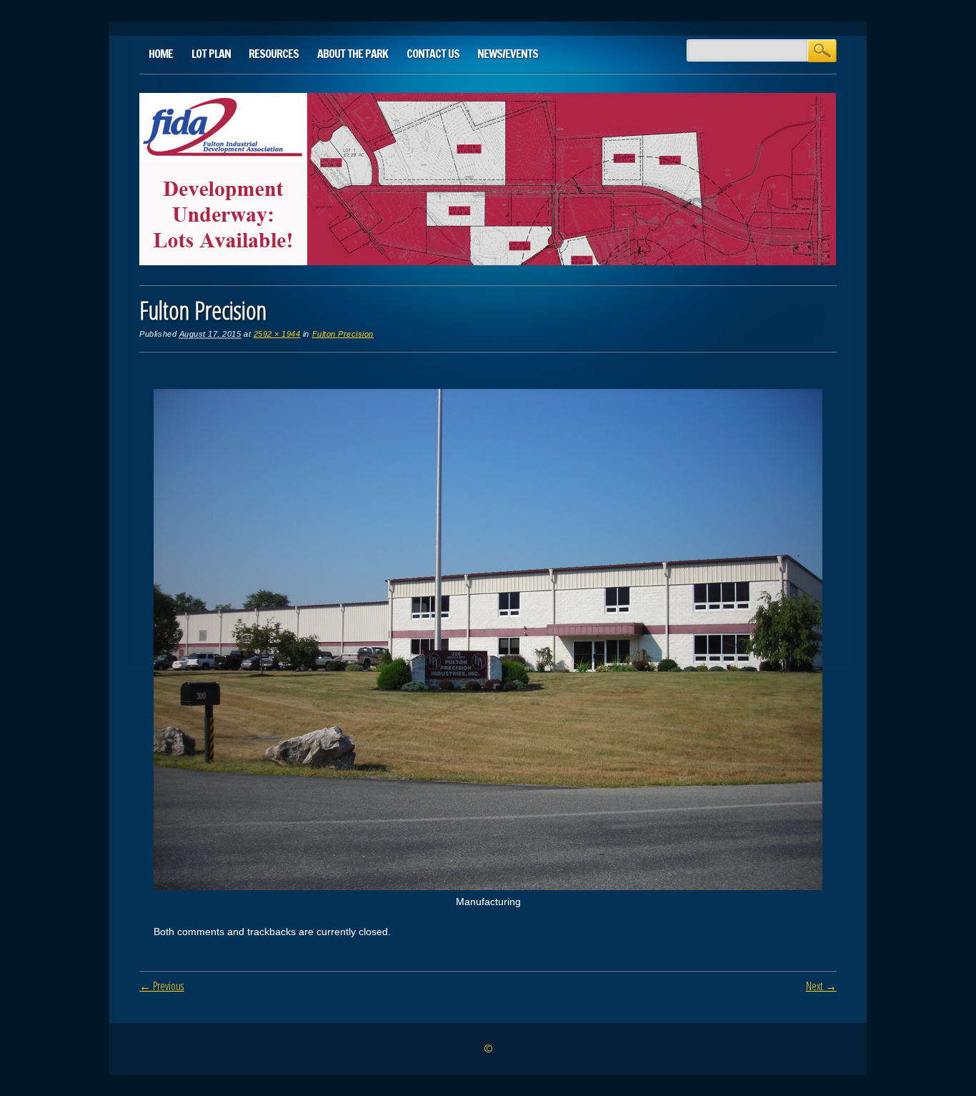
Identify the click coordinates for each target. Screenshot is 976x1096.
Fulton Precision (343, 334)
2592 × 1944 (277, 334)
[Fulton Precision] (488, 886)
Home (161, 53)
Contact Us (433, 53)
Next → (821, 986)
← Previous (161, 986)
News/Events (507, 53)
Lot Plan (211, 53)
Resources (274, 53)
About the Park (352, 53)
